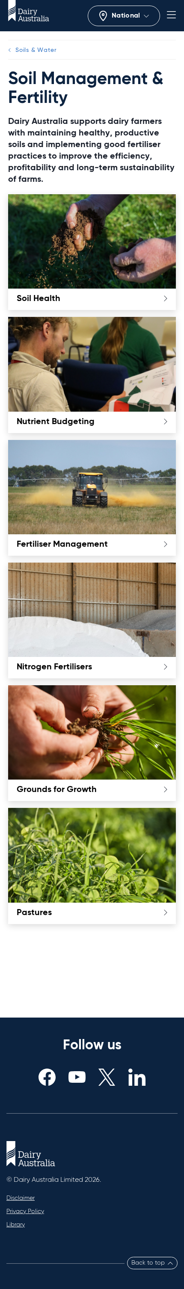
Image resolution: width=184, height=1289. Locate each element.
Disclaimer (20, 1198)
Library (15, 1225)
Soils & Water (35, 50)
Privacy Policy (25, 1211)
